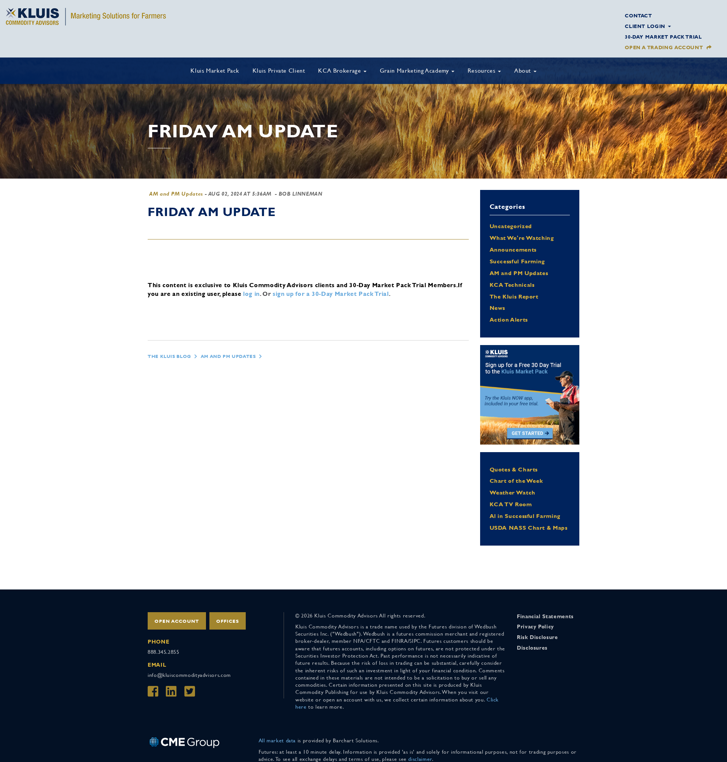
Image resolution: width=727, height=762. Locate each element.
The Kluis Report (514, 296)
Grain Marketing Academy (415, 70)
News (497, 308)
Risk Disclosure (537, 637)
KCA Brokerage (340, 70)
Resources (482, 70)
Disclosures (532, 648)
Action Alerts (509, 319)
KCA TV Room (511, 504)
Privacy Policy (535, 627)
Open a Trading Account (664, 47)
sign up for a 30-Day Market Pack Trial (330, 293)
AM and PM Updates (176, 194)
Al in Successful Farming (525, 516)
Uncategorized (511, 226)
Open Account (176, 621)
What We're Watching (522, 238)
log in (251, 293)
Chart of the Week (516, 480)
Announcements (513, 249)
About (523, 70)
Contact (638, 15)
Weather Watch (512, 492)
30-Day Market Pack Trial (663, 36)
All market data (277, 740)
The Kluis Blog (169, 356)
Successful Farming (517, 261)
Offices (227, 621)
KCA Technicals (512, 284)
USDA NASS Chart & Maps (529, 527)
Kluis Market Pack (214, 70)
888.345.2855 (163, 652)
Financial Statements (545, 616)
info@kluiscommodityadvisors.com (189, 675)
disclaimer (420, 759)
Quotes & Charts (514, 469)
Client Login (646, 26)
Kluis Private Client (279, 70)
